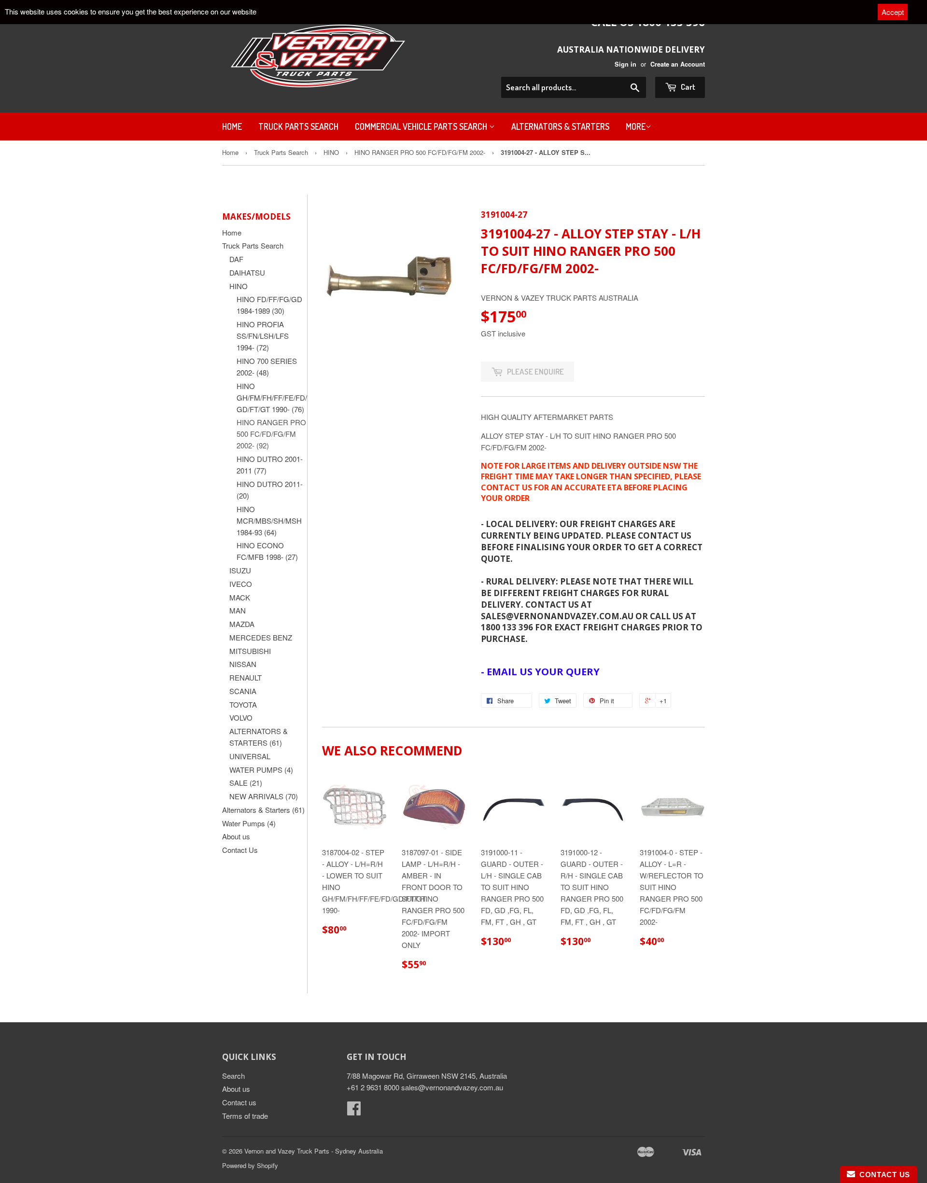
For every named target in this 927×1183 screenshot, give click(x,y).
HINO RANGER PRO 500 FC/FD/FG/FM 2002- (419, 152)
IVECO (240, 584)
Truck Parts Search (298, 126)
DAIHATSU (247, 272)
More (636, 126)
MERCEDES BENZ (260, 637)
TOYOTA (243, 704)
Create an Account (677, 64)
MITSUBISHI (250, 651)
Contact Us (240, 850)
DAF (236, 259)
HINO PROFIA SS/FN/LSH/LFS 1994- (263, 335)
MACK (239, 597)
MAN (237, 610)
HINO (331, 152)
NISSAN (242, 664)
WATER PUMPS (261, 770)
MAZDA (241, 624)
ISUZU (240, 570)
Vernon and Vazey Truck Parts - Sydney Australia (313, 1150)
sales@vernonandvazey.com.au (452, 1087)
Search (233, 1076)
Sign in (625, 64)
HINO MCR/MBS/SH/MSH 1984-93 (269, 520)
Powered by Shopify (250, 1165)
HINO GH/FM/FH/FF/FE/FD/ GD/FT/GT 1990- (272, 397)
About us (236, 836)
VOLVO (241, 717)
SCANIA (242, 691)
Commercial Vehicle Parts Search (422, 126)
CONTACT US (882, 1174)
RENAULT (245, 677)
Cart (687, 87)
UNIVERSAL (249, 756)
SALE (245, 783)
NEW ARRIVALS (263, 796)
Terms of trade (245, 1116)
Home (232, 126)
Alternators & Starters (560, 126)
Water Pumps (249, 823)
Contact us (239, 1102)
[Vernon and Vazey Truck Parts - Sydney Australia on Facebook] (354, 1111)
